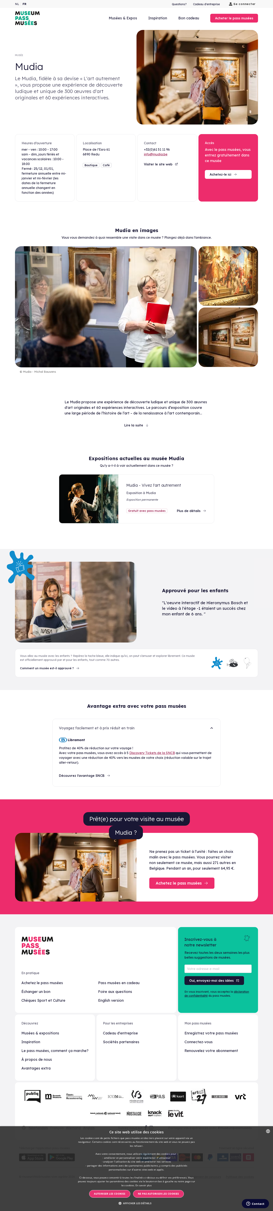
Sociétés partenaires (121, 1042)
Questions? (179, 4)
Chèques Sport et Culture (43, 1000)
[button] (136, 1203)
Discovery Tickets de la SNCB (152, 753)
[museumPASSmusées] (27, 18)
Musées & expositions (40, 1033)
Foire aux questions (115, 991)
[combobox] (268, 1131)
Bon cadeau (188, 18)
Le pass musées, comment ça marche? (55, 1050)
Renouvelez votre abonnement (211, 1050)
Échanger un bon (35, 991)
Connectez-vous (198, 1042)
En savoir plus (144, 1185)
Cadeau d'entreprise (206, 4)
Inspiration (157, 18)
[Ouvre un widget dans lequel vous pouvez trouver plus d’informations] (255, 1204)
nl (17, 4)
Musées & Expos (123, 18)
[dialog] (136, 1168)
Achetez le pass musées (42, 983)
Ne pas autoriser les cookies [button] (158, 1193)
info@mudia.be (155, 154)
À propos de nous (36, 1059)
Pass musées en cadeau (118, 983)
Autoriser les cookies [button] (109, 1193)
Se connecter (244, 4)
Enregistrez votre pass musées (211, 1033)
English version (111, 1000)
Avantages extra (36, 1068)
